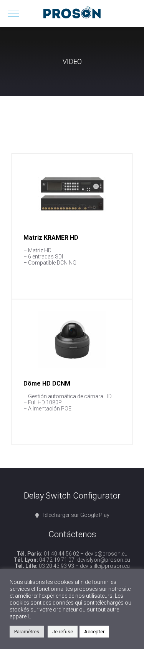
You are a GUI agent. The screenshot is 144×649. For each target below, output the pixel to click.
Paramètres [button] (26, 631)
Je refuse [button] (62, 631)
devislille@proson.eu (105, 566)
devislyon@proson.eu (103, 560)
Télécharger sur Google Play (75, 515)
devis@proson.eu (106, 554)
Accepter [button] (94, 631)
